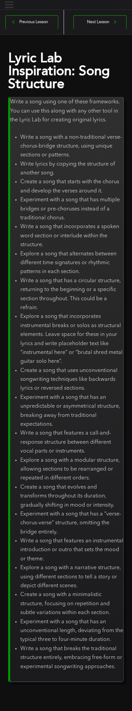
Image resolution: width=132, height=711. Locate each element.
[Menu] (9, 5)
